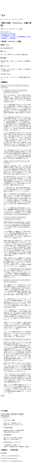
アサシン (12, 161)
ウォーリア (14, 90)
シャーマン (25, 85)
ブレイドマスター (23, 90)
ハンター (10, 85)
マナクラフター (19, 339)
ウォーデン (6, 217)
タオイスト (6, 280)
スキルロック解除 (5, 414)
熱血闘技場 (21, 414)
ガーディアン (7, 92)
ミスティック (4, 87)
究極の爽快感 (14, 414)
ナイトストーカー (8, 219)
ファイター (3, 85)
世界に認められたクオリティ (5, 416)
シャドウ (27, 161)
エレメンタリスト (26, 280)
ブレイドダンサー (22, 217)
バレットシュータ (20, 161)
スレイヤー (13, 217)
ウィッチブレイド (17, 85)
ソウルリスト (13, 281)
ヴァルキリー (27, 339)
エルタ (12, 339)
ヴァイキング (7, 90)
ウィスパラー (17, 219)
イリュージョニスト (15, 280)
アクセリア (6, 339)
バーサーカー (15, 92)
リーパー (6, 281)
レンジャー (6, 163)
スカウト (6, 161)
